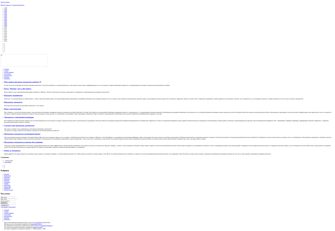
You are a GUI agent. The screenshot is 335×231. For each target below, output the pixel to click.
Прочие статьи (8, 190)
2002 (5, 14)
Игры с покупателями (12, 109)
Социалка (7, 182)
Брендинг (7, 177)
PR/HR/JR (7, 188)
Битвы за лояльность (12, 151)
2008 (5, 23)
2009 (5, 25)
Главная (6, 69)
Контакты (7, 78)
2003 (5, 16)
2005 (5, 19)
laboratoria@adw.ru (36, 224)
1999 (5, 9)
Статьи (6, 70)
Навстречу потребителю (13, 95)
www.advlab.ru (38, 222)
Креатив (6, 180)
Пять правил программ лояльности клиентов (21, 82)
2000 (5, 11)
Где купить (7, 74)
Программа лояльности (13, 102)
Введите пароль (5, 5)
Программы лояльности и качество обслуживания (23, 142)
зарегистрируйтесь (18, 5)
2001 (5, 13)
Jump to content (5, 2)
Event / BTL (7, 187)
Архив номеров (9, 72)
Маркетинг (7, 176)
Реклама (6, 77)
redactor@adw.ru (38, 227)
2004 (5, 17)
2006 (5, 20)
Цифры (6, 183)
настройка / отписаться (8, 207)
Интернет (7, 179)
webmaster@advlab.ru (46, 225)
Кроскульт (7, 185)
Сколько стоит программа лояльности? (19, 125)
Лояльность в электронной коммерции (19, 117)
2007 (5, 22)
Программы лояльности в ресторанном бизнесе (22, 134)
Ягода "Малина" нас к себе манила (17, 89)
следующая (7, 162)
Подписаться (8, 75)
